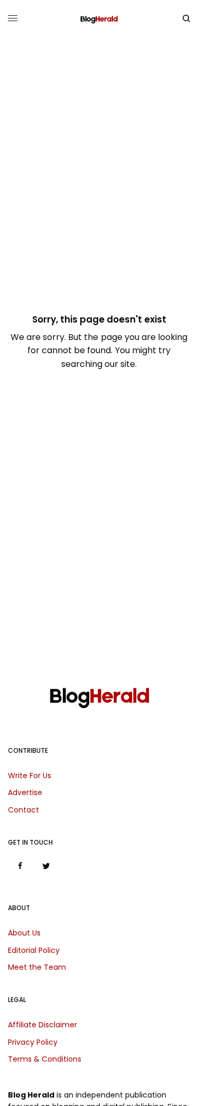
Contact (23, 810)
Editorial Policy (34, 950)
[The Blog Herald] (99, 18)
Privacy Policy (33, 1042)
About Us (24, 933)
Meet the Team (37, 967)
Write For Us (29, 775)
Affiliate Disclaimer (42, 1024)
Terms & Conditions (44, 1059)
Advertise (25, 792)
